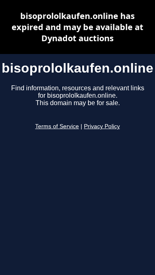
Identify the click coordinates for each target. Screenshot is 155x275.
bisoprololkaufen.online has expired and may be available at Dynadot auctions (77, 27)
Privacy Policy (102, 126)
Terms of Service (57, 126)
